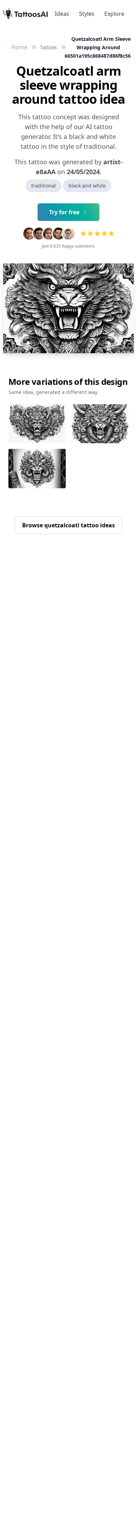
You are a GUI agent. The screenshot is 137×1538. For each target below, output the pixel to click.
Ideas (62, 14)
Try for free (64, 212)
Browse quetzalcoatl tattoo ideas (68, 525)
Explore (114, 14)
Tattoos (48, 47)
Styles (86, 14)
